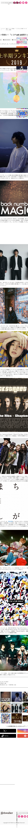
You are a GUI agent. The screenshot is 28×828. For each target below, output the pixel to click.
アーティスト (15, 39)
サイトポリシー (16, 817)
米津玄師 (23, 39)
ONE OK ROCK (7, 39)
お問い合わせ (16, 815)
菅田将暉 (10, 521)
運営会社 (16, 812)
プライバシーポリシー (16, 819)
